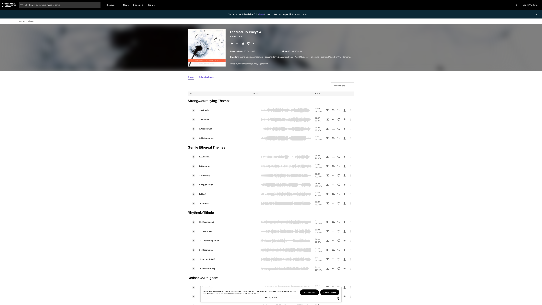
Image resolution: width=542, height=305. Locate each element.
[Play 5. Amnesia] (193, 156)
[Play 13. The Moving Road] (193, 240)
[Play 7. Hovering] (193, 175)
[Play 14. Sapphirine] (193, 250)
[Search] (26, 5)
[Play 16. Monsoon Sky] (193, 268)
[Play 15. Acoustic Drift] (193, 259)
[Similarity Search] (327, 110)
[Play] (231, 43)
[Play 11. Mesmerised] (193, 222)
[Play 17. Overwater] (193, 287)
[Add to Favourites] (248, 43)
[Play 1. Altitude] (193, 110)
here (261, 14)
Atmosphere (236, 36)
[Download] (243, 43)
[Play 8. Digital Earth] (193, 184)
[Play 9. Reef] (193, 194)
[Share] (254, 43)
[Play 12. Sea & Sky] (193, 231)
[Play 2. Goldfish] (193, 119)
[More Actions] (350, 110)
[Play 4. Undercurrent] (193, 138)
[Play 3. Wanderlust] (193, 129)
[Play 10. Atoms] (193, 203)
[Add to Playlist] (237, 43)
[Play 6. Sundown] (193, 166)
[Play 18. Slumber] (193, 296)
